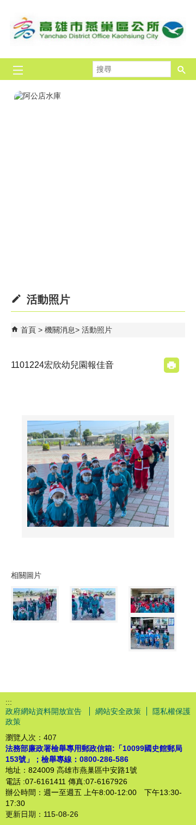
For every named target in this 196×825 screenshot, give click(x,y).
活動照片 (97, 329)
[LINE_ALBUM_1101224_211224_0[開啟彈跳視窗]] (35, 604)
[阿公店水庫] (98, 172)
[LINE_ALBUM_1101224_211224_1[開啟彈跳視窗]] (94, 604)
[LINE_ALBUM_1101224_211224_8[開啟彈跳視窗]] (152, 600)
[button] (182, 69)
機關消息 (60, 329)
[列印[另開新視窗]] (171, 365)
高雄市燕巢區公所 (98, 29)
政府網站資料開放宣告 (44, 711)
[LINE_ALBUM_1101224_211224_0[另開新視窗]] (98, 474)
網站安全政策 (118, 711)
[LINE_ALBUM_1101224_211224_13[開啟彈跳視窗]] (152, 633)
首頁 (28, 329)
